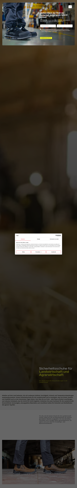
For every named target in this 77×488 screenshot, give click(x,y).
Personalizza (38, 251)
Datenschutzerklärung (50, 29)
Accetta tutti (53, 251)
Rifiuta (23, 251)
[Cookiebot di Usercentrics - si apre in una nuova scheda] (56, 235)
